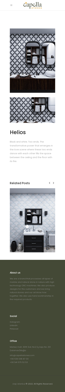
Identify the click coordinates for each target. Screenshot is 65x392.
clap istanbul (18, 383)
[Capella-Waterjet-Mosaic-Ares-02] (32, 110)
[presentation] (49, 183)
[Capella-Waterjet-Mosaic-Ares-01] (32, 60)
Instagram (15, 322)
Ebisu (32, 218)
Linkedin (14, 325)
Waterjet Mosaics (32, 222)
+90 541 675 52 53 (19, 362)
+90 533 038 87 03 (19, 358)
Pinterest (14, 328)
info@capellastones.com (22, 355)
